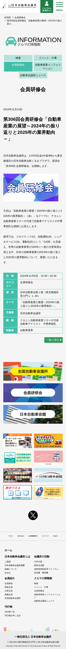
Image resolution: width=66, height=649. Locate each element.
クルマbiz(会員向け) (47, 9)
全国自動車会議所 (13, 598)
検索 (18, 57)
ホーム (8, 550)
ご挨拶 (8, 561)
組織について (11, 569)
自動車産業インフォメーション (48, 66)
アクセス (10, 536)
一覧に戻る (52, 339)
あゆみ (8, 573)
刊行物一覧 (10, 612)
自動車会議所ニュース (33, 75)
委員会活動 (39, 565)
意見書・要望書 (41, 573)
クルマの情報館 (43, 578)
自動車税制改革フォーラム (46, 569)
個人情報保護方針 (33, 536)
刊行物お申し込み (13, 615)
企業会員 (9, 591)
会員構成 (9, 583)
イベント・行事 (48, 57)
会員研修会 (19, 17)
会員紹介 (10, 578)
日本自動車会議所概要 (15, 565)
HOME (7, 17)
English (55, 536)
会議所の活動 (42, 556)
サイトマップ (45, 536)
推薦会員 (9, 594)
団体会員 (9, 587)
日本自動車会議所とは (17, 556)
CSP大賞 (38, 561)
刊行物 (8, 606)
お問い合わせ (20, 536)
